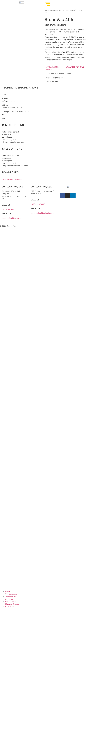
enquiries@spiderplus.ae (55, 77)
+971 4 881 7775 (52, 81)
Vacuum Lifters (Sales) (66, 10)
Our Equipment (11, 594)
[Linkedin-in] (73, 195)
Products (53, 10)
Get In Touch (10, 601)
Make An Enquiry (12, 604)
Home (47, 10)
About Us (9, 599)
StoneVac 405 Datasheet (12, 179)
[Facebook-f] (62, 195)
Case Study (10, 607)
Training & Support (12, 596)
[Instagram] (67, 195)
